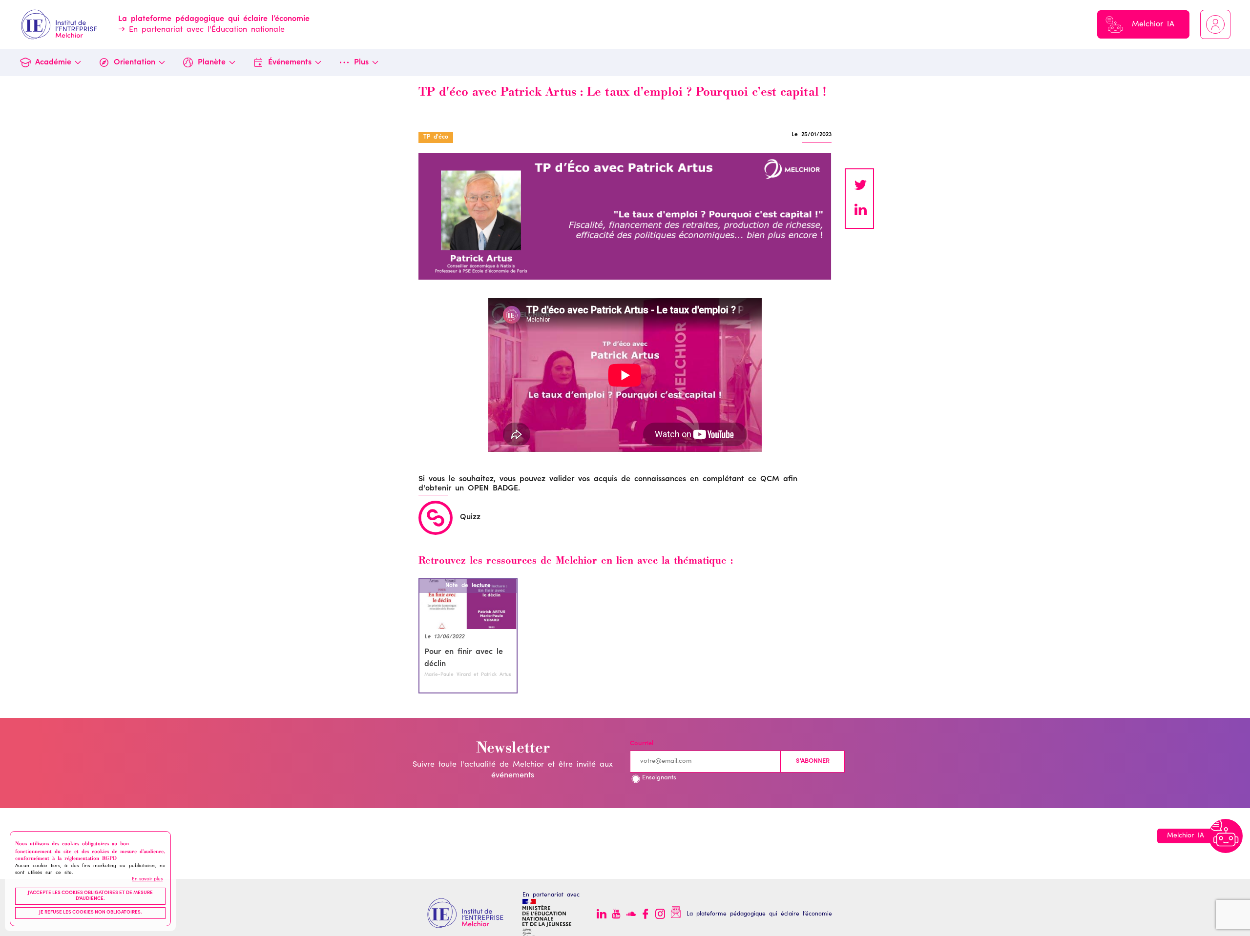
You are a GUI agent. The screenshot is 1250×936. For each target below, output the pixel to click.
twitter (860, 186)
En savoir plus (147, 878)
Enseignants (659, 778)
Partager (860, 210)
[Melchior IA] (1225, 836)
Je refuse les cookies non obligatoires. (90, 912)
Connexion (1215, 24)
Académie (53, 62)
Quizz (470, 517)
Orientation (134, 62)
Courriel (641, 744)
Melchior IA (1153, 24)
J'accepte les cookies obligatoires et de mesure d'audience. (90, 896)
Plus (361, 62)
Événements (290, 62)
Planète (212, 62)
